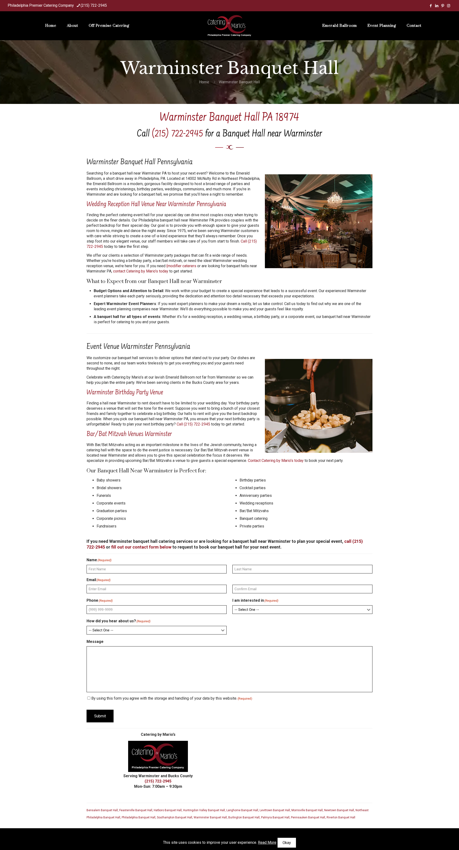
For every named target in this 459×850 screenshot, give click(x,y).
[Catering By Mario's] (230, 25)
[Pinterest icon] (442, 6)
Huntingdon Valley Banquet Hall (204, 810)
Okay (287, 842)
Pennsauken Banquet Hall (308, 817)
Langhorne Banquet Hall (242, 810)
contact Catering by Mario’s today (140, 271)
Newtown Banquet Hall (339, 810)
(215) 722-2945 (94, 5)
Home (204, 82)
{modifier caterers (181, 266)
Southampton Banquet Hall (174, 817)
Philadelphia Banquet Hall (138, 817)
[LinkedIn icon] (436, 6)
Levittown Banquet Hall (275, 810)
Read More (267, 842)
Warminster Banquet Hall (210, 817)
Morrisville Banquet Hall (307, 810)
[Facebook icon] (430, 6)
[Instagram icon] (448, 6)
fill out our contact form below (141, 547)
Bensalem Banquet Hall (102, 810)
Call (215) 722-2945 (193, 424)
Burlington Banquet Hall (244, 817)
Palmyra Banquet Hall (275, 817)
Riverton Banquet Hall (341, 817)
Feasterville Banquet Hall (135, 810)
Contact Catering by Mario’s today (276, 460)
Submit (100, 716)
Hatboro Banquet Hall (168, 810)
